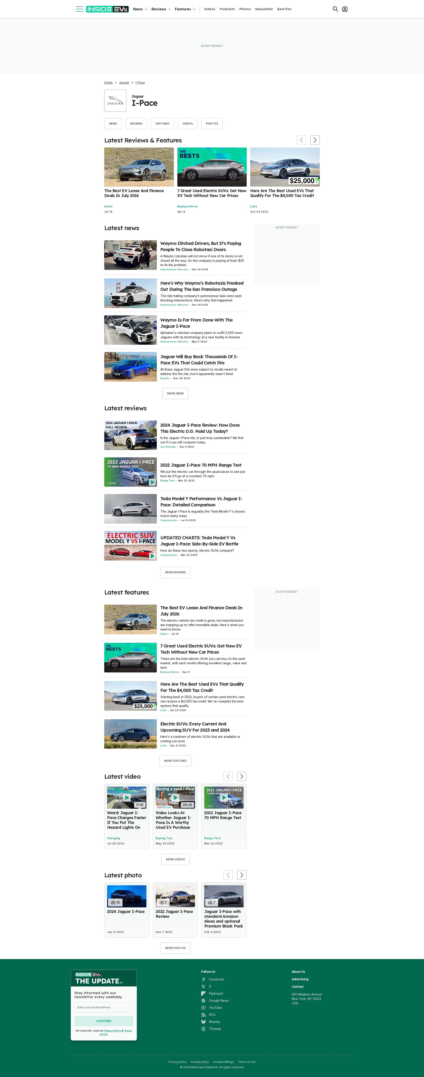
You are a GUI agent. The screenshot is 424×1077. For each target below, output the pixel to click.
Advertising (300, 979)
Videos (209, 9)
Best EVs (284, 9)
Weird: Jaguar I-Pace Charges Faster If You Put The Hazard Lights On (126, 820)
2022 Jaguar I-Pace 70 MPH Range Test (200, 465)
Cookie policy (200, 1062)
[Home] (107, 9)
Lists (253, 206)
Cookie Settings (223, 1062)
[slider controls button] (301, 140)
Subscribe (103, 1021)
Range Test (167, 480)
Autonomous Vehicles (174, 269)
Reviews (158, 9)
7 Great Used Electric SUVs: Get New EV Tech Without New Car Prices (211, 193)
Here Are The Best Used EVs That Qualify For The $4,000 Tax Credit (282, 193)
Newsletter (264, 9)
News (138, 9)
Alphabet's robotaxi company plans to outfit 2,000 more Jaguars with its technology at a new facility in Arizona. (201, 335)
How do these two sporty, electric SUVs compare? (197, 550)
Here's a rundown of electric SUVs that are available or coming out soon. (200, 739)
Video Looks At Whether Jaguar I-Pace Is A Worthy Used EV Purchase (173, 820)
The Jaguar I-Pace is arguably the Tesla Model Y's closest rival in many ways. (202, 513)
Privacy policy (177, 1062)
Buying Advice (187, 206)
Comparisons (168, 520)
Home (108, 82)
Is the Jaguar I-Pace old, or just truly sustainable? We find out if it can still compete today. (201, 440)
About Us (298, 972)
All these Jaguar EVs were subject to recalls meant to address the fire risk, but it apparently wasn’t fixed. (198, 371)
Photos (245, 9)
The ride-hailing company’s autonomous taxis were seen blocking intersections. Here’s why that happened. (201, 298)
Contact (298, 987)
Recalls (164, 378)
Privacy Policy (112, 1030)
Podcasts (227, 9)
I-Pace (140, 82)
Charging (113, 838)
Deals (108, 206)
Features (183, 9)
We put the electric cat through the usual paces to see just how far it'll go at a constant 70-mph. (202, 474)
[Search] (335, 9)
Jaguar (124, 82)
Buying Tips (164, 838)
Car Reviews (168, 446)
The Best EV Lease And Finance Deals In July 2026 (134, 193)
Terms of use (247, 1062)
